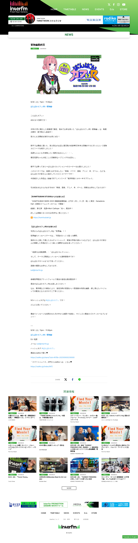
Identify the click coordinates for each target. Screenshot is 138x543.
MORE (69, 488)
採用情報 (85, 519)
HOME (54, 9)
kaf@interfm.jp (37, 270)
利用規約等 (110, 22)
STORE (123, 9)
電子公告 (76, 519)
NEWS (85, 9)
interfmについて (54, 519)
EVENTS (99, 9)
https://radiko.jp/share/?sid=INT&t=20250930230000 (52, 357)
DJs (112, 9)
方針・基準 (66, 519)
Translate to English (130, 537)
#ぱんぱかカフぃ (52, 300)
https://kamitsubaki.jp (42, 217)
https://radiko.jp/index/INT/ (42, 366)
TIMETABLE (69, 9)
